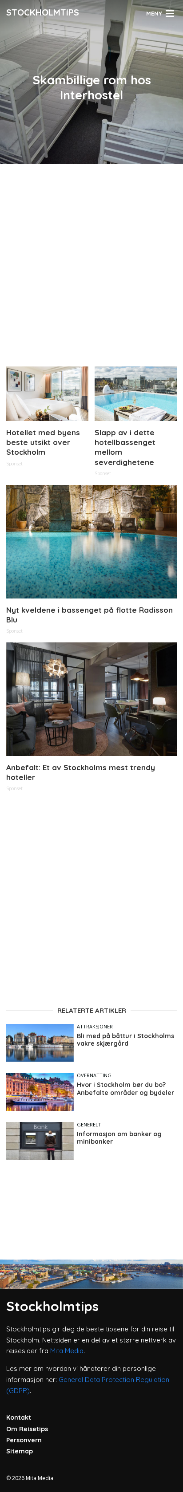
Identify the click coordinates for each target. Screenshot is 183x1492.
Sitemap (19, 1451)
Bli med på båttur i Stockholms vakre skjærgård (125, 1040)
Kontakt (18, 1417)
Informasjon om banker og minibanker (119, 1138)
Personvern (24, 1440)
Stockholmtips (42, 12)
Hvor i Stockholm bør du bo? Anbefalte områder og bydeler (125, 1089)
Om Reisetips (27, 1429)
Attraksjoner (95, 1026)
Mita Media (67, 1350)
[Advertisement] (91, 261)
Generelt (89, 1124)
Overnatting (94, 1075)
